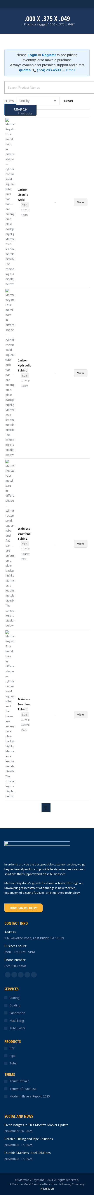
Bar (11, 1048)
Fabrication (17, 1013)
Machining (16, 1020)
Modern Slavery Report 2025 (29, 1096)
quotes (25, 70)
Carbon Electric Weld (22, 195)
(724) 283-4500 (46, 70)
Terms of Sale (19, 1081)
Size (24, 205)
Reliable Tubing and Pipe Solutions (28, 1139)
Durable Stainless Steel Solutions (27, 1153)
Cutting (14, 998)
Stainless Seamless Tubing (24, 533)
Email (68, 70)
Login (32, 55)
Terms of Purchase (23, 1089)
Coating (14, 1005)
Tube (13, 1063)
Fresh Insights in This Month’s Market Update (36, 1125)
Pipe (12, 1056)
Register (49, 55)
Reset (68, 100)
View (80, 202)
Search (20, 109)
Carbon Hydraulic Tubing (24, 365)
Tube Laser (17, 1028)
